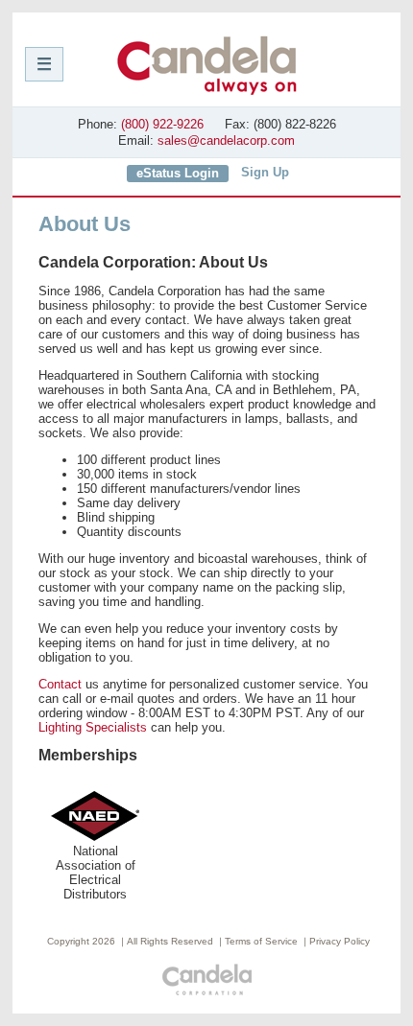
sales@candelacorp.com (226, 140)
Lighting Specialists (92, 727)
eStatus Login (177, 173)
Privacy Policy (339, 941)
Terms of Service (261, 941)
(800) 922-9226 (162, 124)
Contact (60, 684)
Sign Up (265, 172)
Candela (207, 65)
